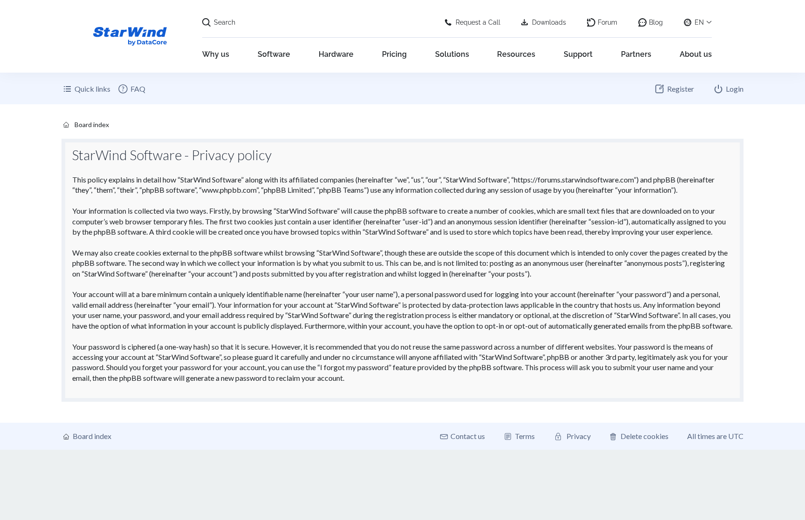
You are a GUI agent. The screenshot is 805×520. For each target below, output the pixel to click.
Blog (656, 22)
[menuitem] (131, 89)
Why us (215, 54)
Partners (636, 54)
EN (699, 22)
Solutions (452, 54)
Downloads (549, 22)
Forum (607, 22)
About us (696, 54)
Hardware (336, 54)
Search (224, 22)
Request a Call (478, 22)
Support (578, 54)
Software (274, 54)
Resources (516, 54)
